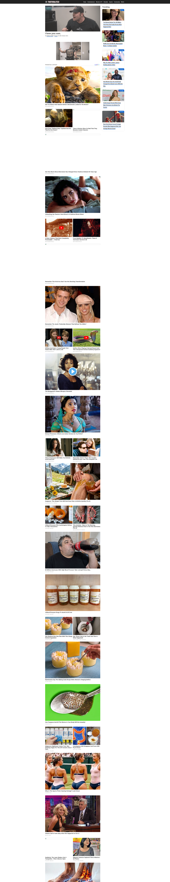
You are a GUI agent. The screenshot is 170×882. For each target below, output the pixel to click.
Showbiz (106, 2)
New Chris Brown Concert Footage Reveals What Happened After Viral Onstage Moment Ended (112, 126)
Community (117, 2)
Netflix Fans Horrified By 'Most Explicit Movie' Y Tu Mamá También (113, 44)
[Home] (53, 2)
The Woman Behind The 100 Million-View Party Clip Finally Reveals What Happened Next (112, 24)
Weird (122, 2)
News (84, 2)
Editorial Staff (50, 35)
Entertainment (91, 2)
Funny (55, 35)
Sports (111, 2)
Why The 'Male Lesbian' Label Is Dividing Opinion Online (111, 63)
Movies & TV (99, 2)
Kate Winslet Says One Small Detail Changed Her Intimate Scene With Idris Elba (113, 84)
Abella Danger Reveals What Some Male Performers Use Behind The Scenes (112, 105)
